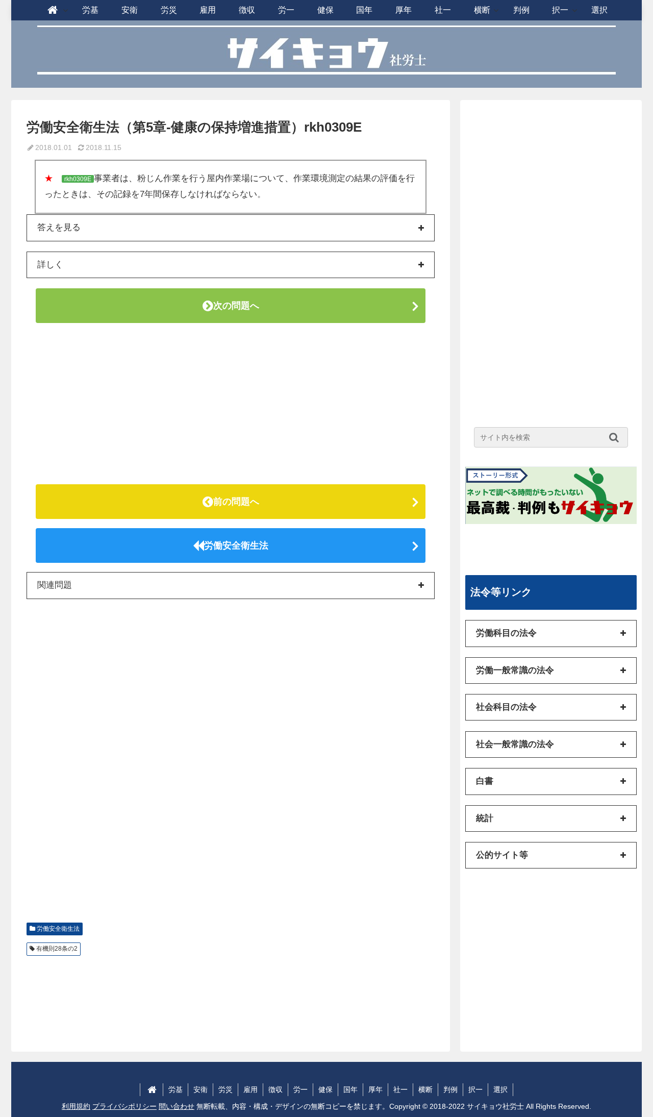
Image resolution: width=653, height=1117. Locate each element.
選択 (500, 1089)
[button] (616, 437)
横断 (425, 1089)
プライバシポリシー (124, 1106)
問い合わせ (176, 1106)
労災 (225, 1089)
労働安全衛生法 (236, 545)
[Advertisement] (231, 403)
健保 (325, 1089)
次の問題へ (236, 306)
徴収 (275, 1089)
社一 (400, 1089)
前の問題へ (236, 502)
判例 (450, 1089)
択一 (475, 1089)
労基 (175, 1089)
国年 (350, 1089)
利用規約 (76, 1106)
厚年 (375, 1089)
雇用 (250, 1089)
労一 (300, 1089)
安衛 (200, 1089)
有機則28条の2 (57, 948)
